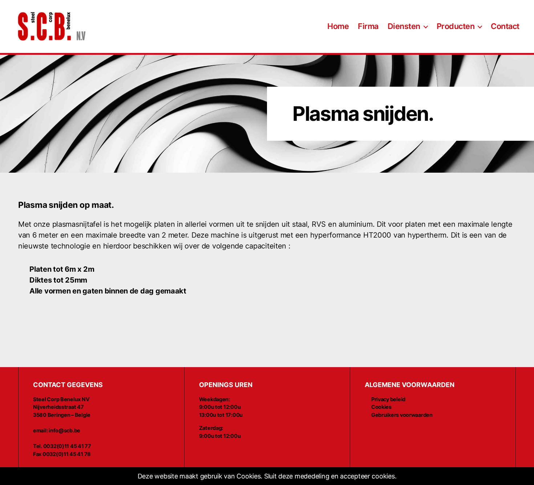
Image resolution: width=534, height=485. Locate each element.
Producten (456, 26)
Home (338, 26)
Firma (368, 26)
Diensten (404, 26)
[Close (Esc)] (525, 476)
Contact (505, 26)
